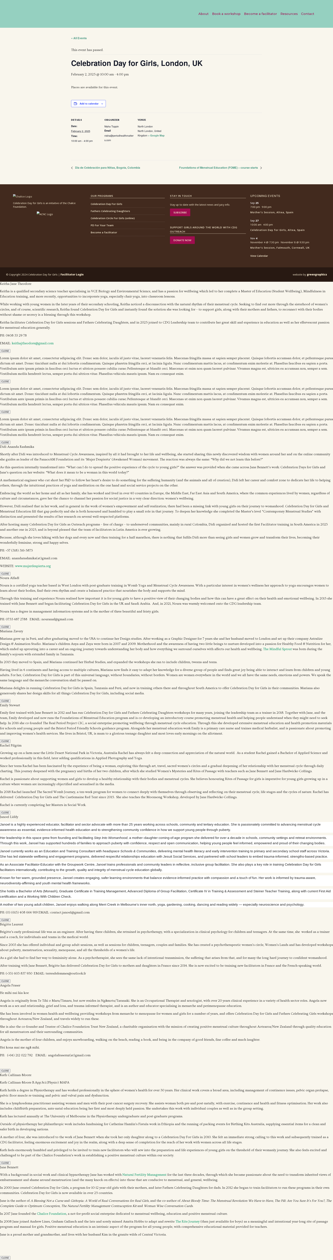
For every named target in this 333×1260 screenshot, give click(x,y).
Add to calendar (89, 103)
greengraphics (317, 274)
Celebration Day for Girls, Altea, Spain (277, 230)
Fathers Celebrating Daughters (110, 211)
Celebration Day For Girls (106, 204)
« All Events (79, 38)
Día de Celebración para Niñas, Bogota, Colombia (107, 168)
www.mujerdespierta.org (33, 566)
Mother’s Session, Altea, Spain (271, 212)
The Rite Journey (188, 1221)
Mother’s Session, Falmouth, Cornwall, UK (280, 247)
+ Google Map (156, 135)
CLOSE (5, 351)
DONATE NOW (182, 240)
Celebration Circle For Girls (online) (113, 218)
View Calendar (259, 255)
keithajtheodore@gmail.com (33, 343)
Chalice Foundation (51, 1214)
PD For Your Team (102, 225)
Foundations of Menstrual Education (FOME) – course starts (219, 168)
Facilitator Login (72, 274)
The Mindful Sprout (277, 649)
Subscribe (180, 212)
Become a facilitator (104, 232)
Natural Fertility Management (144, 1175)
